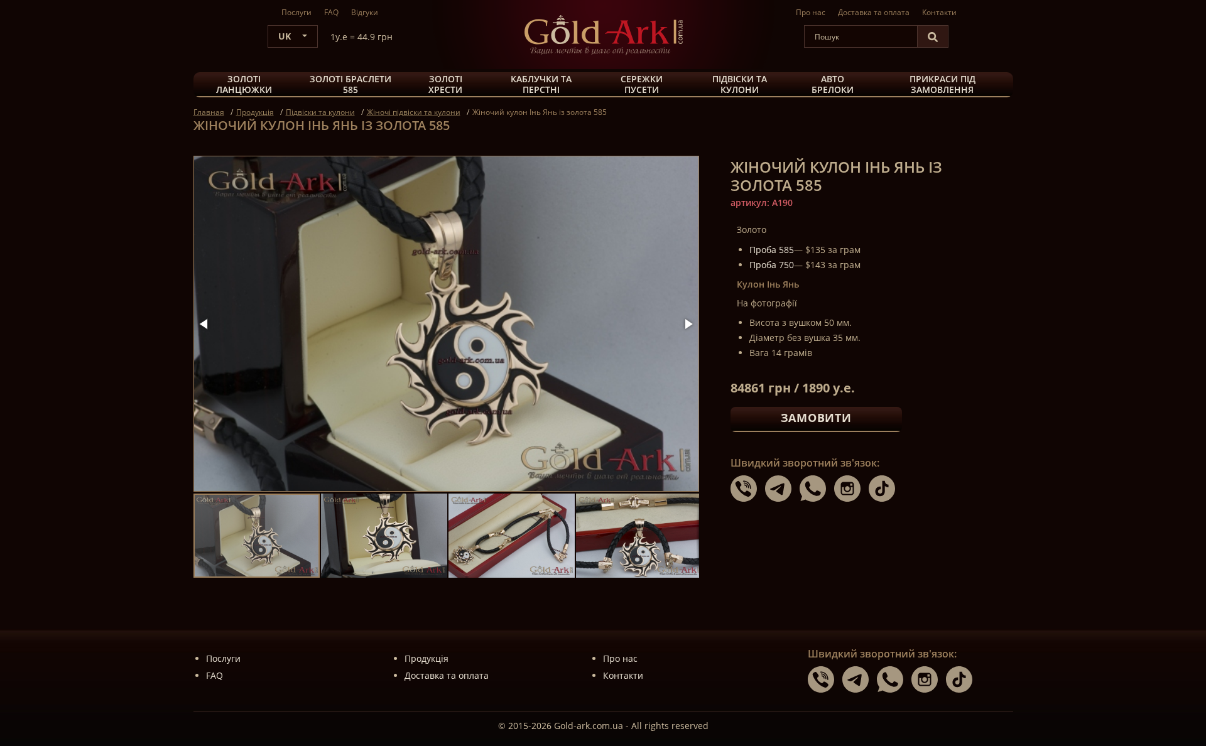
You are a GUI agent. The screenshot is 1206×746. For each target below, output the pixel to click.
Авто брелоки (833, 84)
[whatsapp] (817, 488)
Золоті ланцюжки (244, 84)
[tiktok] (885, 488)
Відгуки (364, 12)
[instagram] (851, 488)
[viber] (748, 488)
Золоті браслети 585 (350, 84)
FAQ (331, 12)
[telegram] (782, 488)
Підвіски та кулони (739, 84)
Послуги (296, 12)
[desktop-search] (932, 36)
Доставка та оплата (874, 12)
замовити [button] (816, 417)
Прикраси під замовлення (942, 84)
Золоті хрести (445, 84)
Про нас (810, 12)
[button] (205, 324)
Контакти (939, 12)
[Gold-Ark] (603, 34)
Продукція (426, 658)
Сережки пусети (642, 84)
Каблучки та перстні (541, 84)
